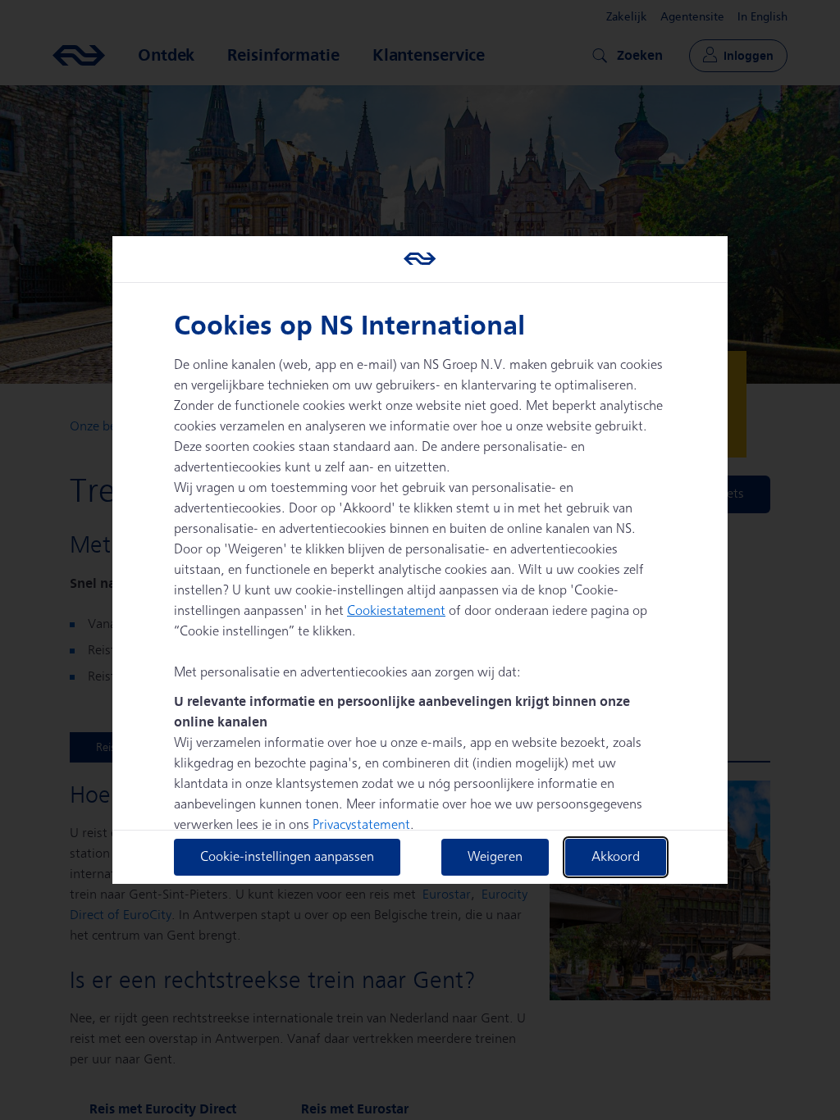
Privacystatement (361, 825)
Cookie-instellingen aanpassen (287, 857)
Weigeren (495, 857)
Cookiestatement (396, 611)
